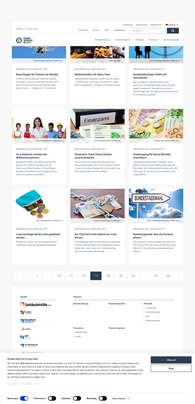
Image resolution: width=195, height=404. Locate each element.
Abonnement (142, 25)
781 (121, 275)
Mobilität (139, 40)
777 (71, 275)
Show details (118, 398)
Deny (171, 368)
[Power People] (38, 312)
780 (108, 275)
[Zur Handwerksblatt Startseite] (24, 39)
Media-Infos (156, 25)
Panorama (153, 40)
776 (59, 275)
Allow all (171, 360)
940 (168, 275)
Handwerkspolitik (123, 40)
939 (156, 275)
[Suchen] (173, 31)
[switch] (52, 398)
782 (133, 275)
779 (96, 275)
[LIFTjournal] (38, 337)
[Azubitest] (38, 329)
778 (84, 275)
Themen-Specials (171, 40)
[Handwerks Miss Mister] (38, 321)
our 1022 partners (25, 363)
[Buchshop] (38, 345)
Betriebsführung (102, 40)
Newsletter (128, 25)
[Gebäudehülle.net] (38, 304)
